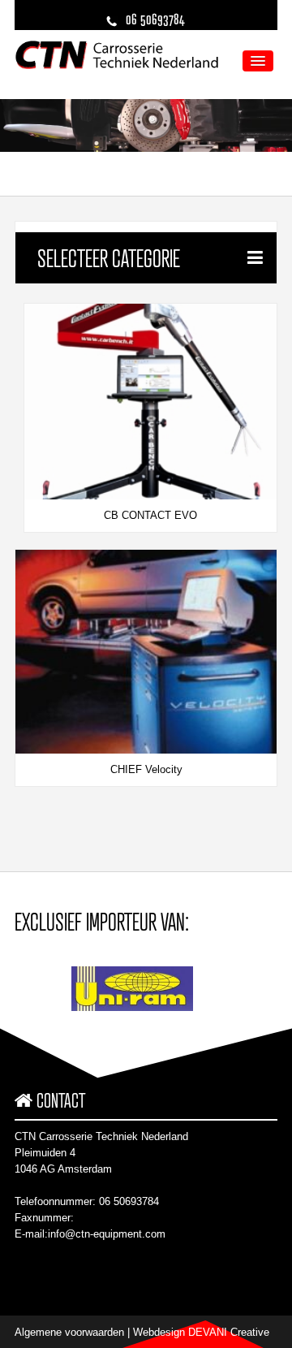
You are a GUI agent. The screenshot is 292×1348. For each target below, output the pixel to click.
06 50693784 (129, 1201)
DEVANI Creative (228, 1332)
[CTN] (117, 54)
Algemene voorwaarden (69, 1332)
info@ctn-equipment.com (106, 1234)
